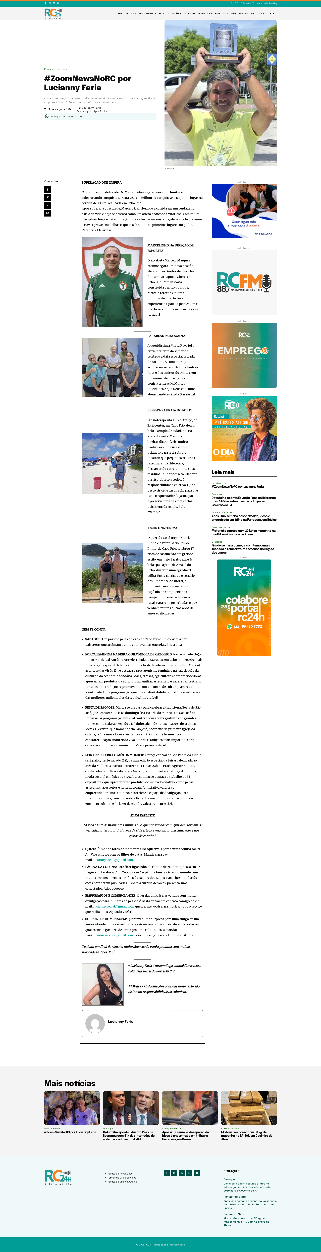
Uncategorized (219, 483)
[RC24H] (54, 13)
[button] (272, 13)
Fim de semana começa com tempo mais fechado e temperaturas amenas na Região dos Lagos (243, 549)
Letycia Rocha (99, 111)
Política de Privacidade (120, 1173)
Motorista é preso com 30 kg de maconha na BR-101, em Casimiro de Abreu (246, 1136)
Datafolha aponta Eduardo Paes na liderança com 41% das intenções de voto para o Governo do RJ (244, 502)
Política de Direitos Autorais (122, 1181)
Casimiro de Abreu (221, 527)
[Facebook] (45, 3)
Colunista (49, 69)
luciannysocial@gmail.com (113, 860)
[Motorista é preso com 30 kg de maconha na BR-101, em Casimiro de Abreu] (249, 1108)
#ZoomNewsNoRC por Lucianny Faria (238, 486)
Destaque (62, 69)
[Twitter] (54, 3)
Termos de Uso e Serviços (122, 1177)
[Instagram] (49, 3)
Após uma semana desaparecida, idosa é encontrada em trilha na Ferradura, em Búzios (185, 1136)
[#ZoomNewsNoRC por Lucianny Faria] (72, 1108)
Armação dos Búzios (222, 512)
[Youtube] (58, 3)
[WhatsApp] (47, 213)
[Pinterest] (47, 205)
